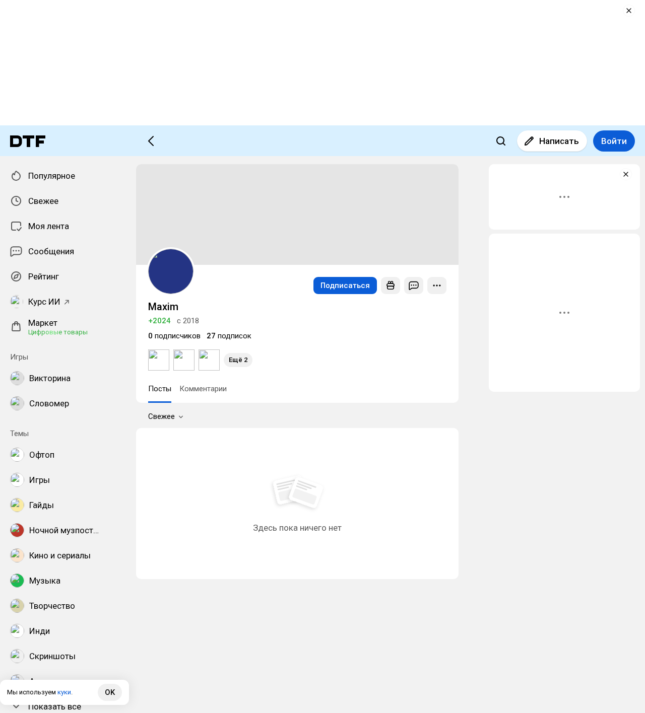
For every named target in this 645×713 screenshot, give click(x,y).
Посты (159, 388)
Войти (614, 141)
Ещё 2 (238, 360)
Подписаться (345, 285)
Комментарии (203, 388)
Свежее (161, 416)
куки (64, 692)
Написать (559, 141)
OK (110, 692)
